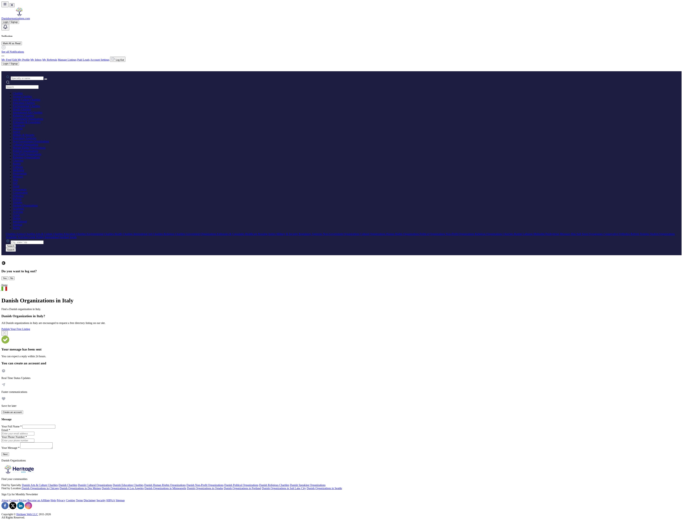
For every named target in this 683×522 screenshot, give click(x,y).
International (20, 221)
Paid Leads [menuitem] (83, 59)
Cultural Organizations (25, 144)
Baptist (17, 163)
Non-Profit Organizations (27, 154)
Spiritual (17, 224)
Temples (17, 202)
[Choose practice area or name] (45, 79)
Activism (18, 211)
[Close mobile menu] (12, 5)
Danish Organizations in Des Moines (80, 488)
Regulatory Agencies (24, 138)
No (11, 278)
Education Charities (24, 102)
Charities (18, 93)
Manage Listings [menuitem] (67, 59)
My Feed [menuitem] (6, 59)
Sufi (15, 183)
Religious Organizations (26, 157)
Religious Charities (23, 115)
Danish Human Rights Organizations (165, 485)
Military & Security (24, 134)
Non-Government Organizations (31, 141)
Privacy (61, 500)
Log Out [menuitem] (119, 60)
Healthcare (19, 125)
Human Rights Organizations (29, 147)
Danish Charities (68, 485)
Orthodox (18, 195)
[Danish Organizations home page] (19, 15)
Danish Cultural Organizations (95, 485)
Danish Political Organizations (241, 485)
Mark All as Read (11, 43)
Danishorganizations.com (15, 18)
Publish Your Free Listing (15, 329)
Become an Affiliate (38, 500)
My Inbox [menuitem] (36, 59)
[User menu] (2, 55)
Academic (18, 208)
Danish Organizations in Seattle (324, 488)
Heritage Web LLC (27, 514)
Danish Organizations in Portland (242, 488)
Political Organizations (25, 150)
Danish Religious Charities (274, 485)
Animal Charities (22, 96)
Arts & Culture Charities (26, 99)
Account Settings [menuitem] (99, 59)
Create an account (12, 412)
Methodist (18, 170)
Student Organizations (25, 205)
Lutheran (18, 166)
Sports (16, 227)
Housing (17, 128)
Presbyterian (20, 173)
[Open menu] (5, 4)
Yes (5, 278)
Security (101, 500)
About (5, 500)
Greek (16, 215)
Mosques (18, 176)
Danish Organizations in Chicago (40, 488)
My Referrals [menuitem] (49, 59)
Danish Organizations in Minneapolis (165, 488)
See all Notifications (12, 51)
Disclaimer (90, 500)
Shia (15, 179)
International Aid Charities (27, 112)
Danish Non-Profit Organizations (205, 485)
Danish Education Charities (128, 485)
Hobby (17, 218)
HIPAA (110, 500)
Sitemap (120, 500)
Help (53, 500)
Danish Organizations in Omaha (205, 488)
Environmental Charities (26, 106)
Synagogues (20, 189)
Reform (17, 199)
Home (4, 285)
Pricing (23, 500)
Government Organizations (28, 118)
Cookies (70, 500)
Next (5, 454)
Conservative (20, 192)
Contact (13, 500)
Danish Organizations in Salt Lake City (284, 488)
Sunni (16, 186)
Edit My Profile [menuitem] (21, 59)
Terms (79, 500)
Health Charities (22, 109)
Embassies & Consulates (26, 122)
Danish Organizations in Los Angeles (123, 488)
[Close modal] (4, 333)
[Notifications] (5, 27)
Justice (16, 131)
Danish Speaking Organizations (307, 485)
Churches (18, 160)
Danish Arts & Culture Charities (40, 485)
